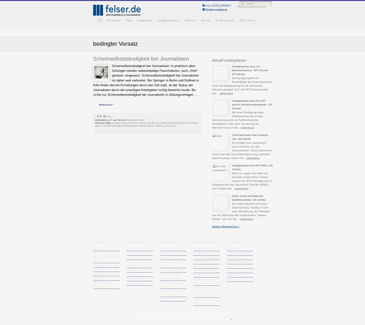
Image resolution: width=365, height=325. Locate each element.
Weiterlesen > (106, 105)
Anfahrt (230, 270)
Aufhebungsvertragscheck (172, 253)
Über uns (97, 249)
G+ (231, 319)
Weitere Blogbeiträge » (226, 226)
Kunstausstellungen (202, 275)
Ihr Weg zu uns (225, 20)
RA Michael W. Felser (135, 120)
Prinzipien (97, 269)
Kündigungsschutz (168, 20)
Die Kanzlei (114, 20)
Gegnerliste (132, 274)
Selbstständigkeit (145, 126)
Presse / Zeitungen (135, 249)
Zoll (174, 126)
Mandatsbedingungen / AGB (239, 262)
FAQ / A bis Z (247, 20)
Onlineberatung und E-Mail (205, 266)
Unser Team (99, 265)
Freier (130, 123)
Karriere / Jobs (100, 278)
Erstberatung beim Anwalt (238, 253)
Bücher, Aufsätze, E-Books (139, 257)
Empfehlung (144, 20)
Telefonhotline (233, 249)
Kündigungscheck (168, 257)
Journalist (150, 123)
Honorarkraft (139, 123)
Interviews (131, 253)
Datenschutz (233, 266)
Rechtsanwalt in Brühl (203, 253)
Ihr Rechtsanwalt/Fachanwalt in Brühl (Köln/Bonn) (106, 257)
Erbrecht (190, 20)
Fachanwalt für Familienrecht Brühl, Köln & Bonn (205, 291)
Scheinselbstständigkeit (112, 126)
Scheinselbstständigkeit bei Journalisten (141, 59)
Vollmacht (231, 257)
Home (98, 20)
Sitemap (230, 279)
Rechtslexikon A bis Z (136, 283)
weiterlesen (226, 93)
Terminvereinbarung (202, 249)
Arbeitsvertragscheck (170, 270)
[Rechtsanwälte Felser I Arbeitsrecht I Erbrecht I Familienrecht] (117, 15)
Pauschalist (161, 123)
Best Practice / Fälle (136, 279)
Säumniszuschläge (175, 123)
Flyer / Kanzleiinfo (101, 274)
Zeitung (168, 126)
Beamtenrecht (166, 299)
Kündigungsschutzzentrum (172, 249)
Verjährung (159, 126)
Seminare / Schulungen (204, 270)
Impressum (232, 275)
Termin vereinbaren (216, 9)
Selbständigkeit (130, 126)
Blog (129, 20)
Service (205, 20)
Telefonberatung (200, 262)
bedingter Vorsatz (119, 123)
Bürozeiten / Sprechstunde (205, 257)
